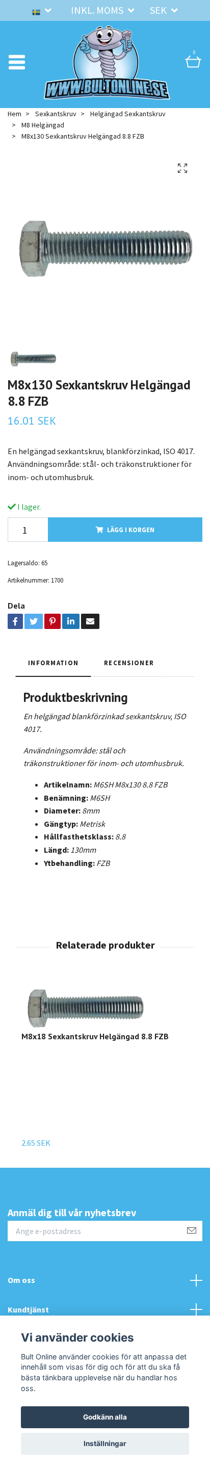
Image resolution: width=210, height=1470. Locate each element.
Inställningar (105, 1443)
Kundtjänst (28, 1311)
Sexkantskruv (55, 115)
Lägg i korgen (130, 531)
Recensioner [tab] (129, 664)
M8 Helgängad (42, 126)
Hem (14, 115)
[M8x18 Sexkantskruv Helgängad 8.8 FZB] (95, 1008)
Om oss (21, 1281)
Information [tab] (53, 664)
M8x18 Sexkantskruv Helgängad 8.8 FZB (95, 1038)
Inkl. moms (98, 10)
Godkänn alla (105, 1417)
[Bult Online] (107, 63)
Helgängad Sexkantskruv (128, 115)
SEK (159, 10)
